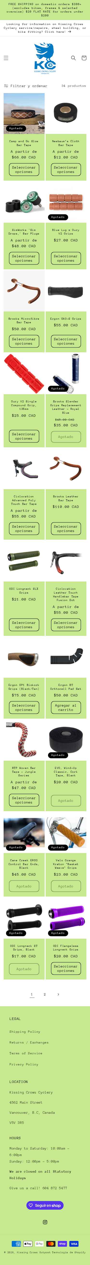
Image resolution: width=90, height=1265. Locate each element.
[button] (6, 58)
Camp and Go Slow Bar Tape (24, 143)
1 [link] (32, 994)
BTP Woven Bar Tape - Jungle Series (24, 771)
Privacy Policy (24, 1064)
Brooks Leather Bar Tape (66, 498)
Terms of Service (26, 1053)
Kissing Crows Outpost (34, 1252)
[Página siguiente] (58, 994)
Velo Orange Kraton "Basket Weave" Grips (66, 864)
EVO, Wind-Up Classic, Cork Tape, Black (66, 771)
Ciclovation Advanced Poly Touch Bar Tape (24, 500)
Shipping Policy (25, 1031)
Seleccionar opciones (24, 169)
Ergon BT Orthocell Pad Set (65, 686)
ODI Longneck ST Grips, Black (24, 947)
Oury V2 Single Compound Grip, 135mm (24, 405)
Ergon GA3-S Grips (65, 318)
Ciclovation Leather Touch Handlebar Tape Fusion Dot (66, 594)
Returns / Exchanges (29, 1042)
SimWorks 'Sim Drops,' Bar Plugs (24, 231)
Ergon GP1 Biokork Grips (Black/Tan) (24, 686)
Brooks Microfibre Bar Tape (24, 320)
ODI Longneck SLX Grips (24, 590)
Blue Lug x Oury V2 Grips (66, 231)
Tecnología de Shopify (69, 1252)
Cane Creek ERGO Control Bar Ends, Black (24, 864)
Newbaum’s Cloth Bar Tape (66, 143)
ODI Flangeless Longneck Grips (66, 947)
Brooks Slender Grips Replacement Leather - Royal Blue (65, 407)
